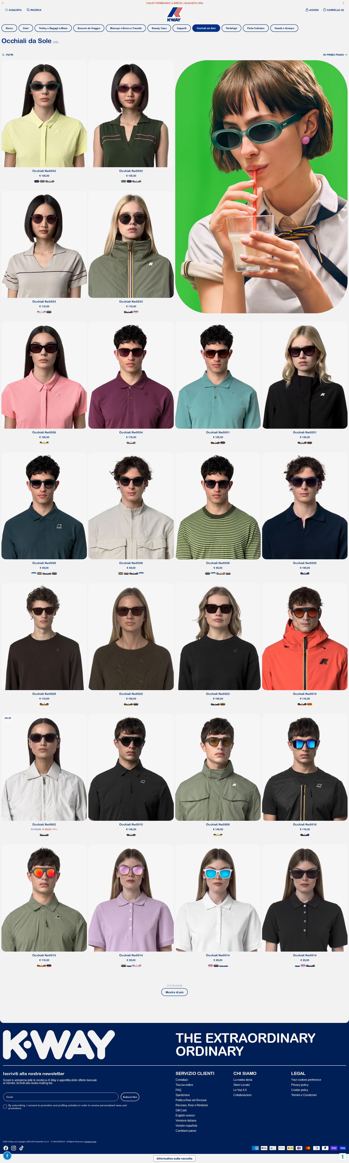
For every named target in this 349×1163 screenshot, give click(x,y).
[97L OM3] (309, 704)
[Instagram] (14, 1148)
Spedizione (183, 1094)
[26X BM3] (34, 573)
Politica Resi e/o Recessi (191, 1100)
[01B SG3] (222, 442)
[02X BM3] (304, 834)
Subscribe (130, 1096)
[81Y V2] (42, 181)
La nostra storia (242, 1079)
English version (185, 1115)
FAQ (178, 1089)
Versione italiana (186, 1120)
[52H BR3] (44, 704)
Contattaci (182, 1079)
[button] (335, 55)
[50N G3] (128, 704)
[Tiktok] (21, 1148)
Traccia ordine (184, 1084)
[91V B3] (304, 573)
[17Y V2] (41, 312)
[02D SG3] (131, 834)
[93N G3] (49, 181)
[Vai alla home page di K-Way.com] (174, 14)
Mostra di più (175, 992)
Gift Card (181, 1110)
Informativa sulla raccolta (174, 1158)
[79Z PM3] (136, 965)
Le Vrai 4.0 (239, 1089)
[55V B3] (36, 181)
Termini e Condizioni (304, 1094)
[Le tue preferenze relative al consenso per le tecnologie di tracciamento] (342, 1156)
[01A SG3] (136, 704)
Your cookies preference (306, 1079)
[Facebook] (6, 1148)
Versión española (186, 1125)
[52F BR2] (215, 442)
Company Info (90, 1142)
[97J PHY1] (217, 834)
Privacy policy (299, 1084)
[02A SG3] (54, 573)
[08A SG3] (49, 312)
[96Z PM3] (46, 573)
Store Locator (241, 1084)
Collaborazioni (242, 1094)
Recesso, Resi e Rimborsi (192, 1105)
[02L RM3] (302, 704)
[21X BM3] (129, 965)
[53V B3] (39, 573)
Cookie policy (299, 1089)
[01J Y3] (44, 442)
